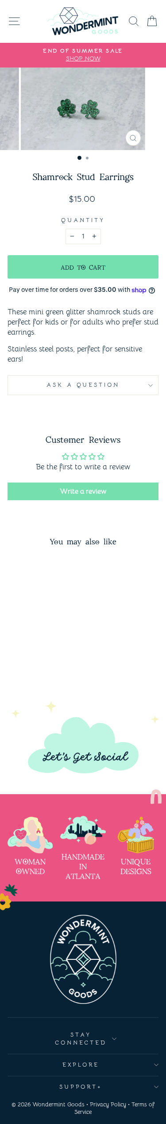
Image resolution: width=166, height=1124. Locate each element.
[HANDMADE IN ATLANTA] (82, 830)
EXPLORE (80, 1064)
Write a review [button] (83, 491)
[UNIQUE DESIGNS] (135, 835)
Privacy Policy (108, 1104)
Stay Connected (81, 1039)
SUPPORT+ (81, 1086)
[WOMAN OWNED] (30, 835)
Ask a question (83, 384)
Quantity (83, 220)
